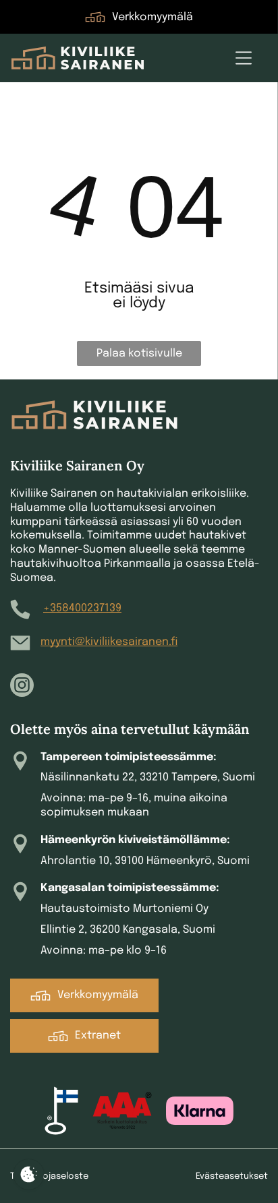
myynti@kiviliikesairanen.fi (108, 642)
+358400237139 (82, 608)
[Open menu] (243, 57)
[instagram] (22, 686)
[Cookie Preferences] (28, 1174)
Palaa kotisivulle (139, 353)
